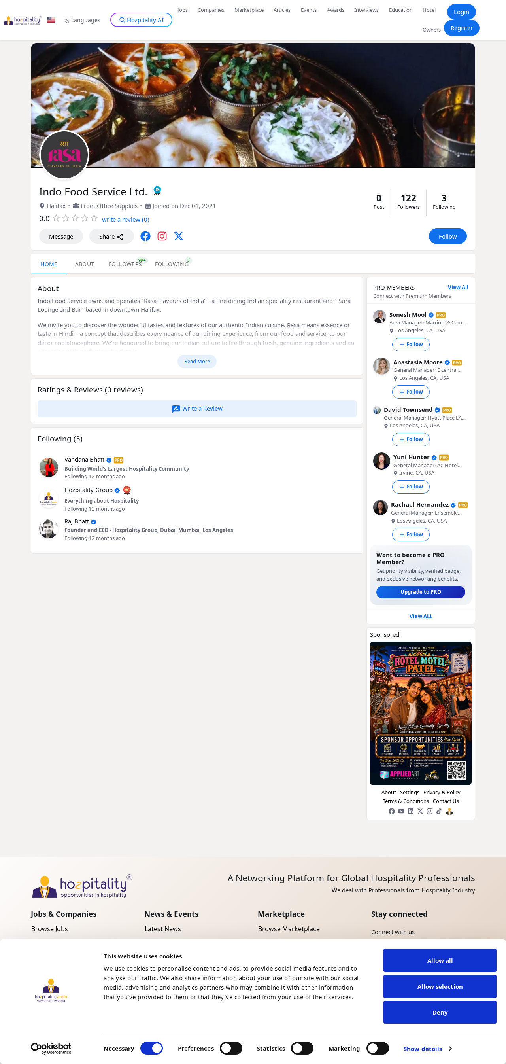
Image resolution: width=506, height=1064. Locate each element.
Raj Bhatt (76, 521)
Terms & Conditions (406, 801)
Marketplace (249, 9)
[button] (48, 467)
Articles (282, 9)
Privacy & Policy (442, 792)
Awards (335, 9)
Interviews (366, 9)
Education (401, 9)
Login (461, 12)
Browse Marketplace (289, 928)
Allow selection (440, 986)
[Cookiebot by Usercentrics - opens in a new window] (51, 1049)
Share (107, 236)
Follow (448, 236)
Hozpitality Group (88, 490)
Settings (409, 792)
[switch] (231, 1048)
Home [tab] (49, 264)
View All (458, 287)
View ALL (421, 616)
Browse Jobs (49, 928)
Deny (440, 1012)
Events (309, 9)
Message (61, 236)
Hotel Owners (432, 19)
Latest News (163, 928)
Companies (211, 9)
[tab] (125, 263)
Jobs (182, 9)
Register (462, 28)
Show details (423, 1049)
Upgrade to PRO (420, 591)
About (388, 792)
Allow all (440, 960)
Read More (197, 361)
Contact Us (446, 801)
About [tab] (84, 264)
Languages (85, 20)
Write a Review (202, 408)
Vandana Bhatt (84, 459)
